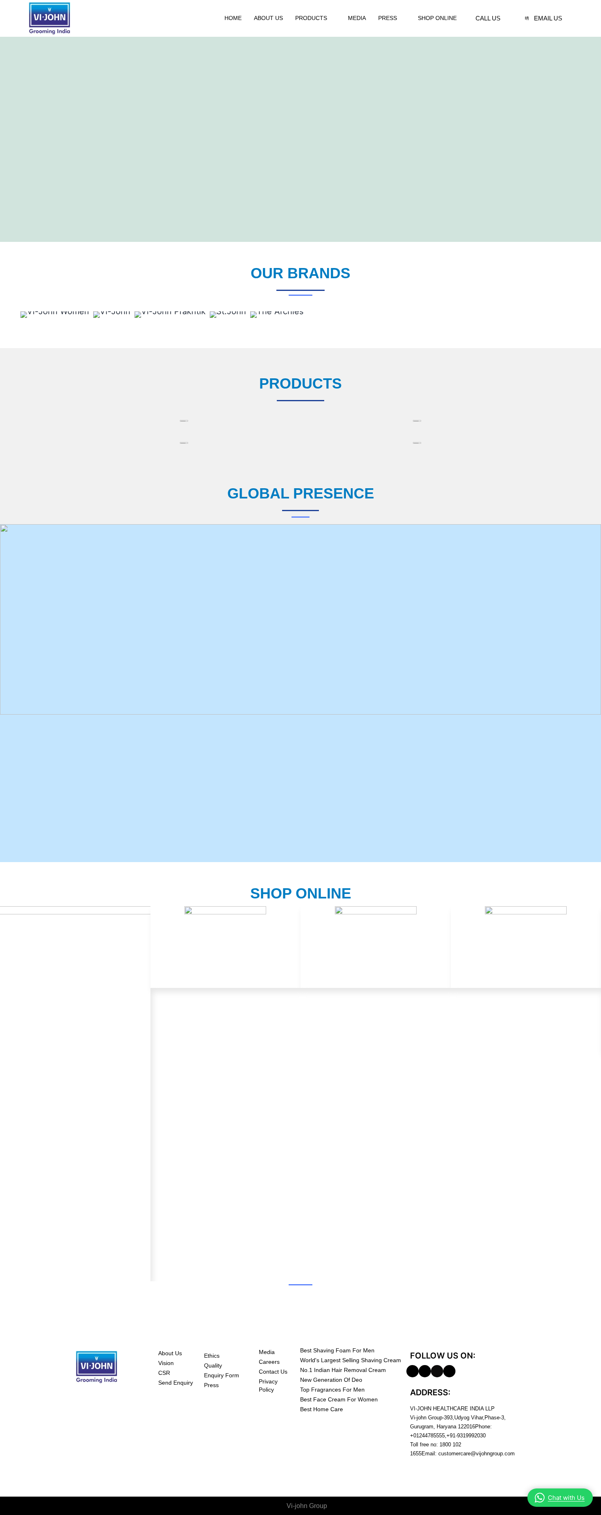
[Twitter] (437, 1371)
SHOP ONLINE (437, 18)
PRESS (387, 18)
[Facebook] (412, 1371)
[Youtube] (449, 1371)
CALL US (487, 18)
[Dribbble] (425, 1371)
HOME (233, 18)
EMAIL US (548, 18)
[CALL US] (468, 18)
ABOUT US (268, 18)
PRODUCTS (311, 18)
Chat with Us (566, 1498)
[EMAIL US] (527, 18)
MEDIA (357, 18)
